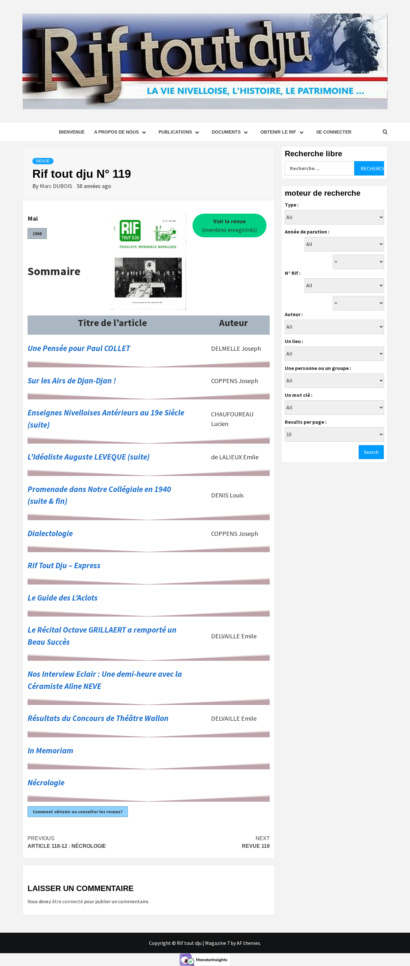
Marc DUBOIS (56, 186)
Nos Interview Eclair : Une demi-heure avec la (105, 674)
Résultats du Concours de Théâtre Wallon (98, 718)
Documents (226, 132)
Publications (175, 132)
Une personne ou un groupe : (318, 368)
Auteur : (294, 314)
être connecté (67, 901)
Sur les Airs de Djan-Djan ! (72, 380)
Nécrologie (46, 782)
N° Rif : (292, 273)
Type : (292, 204)
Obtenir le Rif (278, 132)
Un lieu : (294, 341)
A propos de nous (116, 132)
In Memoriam (50, 750)
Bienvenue (72, 132)
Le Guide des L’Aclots (63, 598)
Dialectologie (50, 533)
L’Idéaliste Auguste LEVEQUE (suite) (89, 457)
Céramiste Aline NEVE (64, 686)
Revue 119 (256, 842)
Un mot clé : (298, 395)
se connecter (333, 132)
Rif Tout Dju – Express (64, 565)
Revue (43, 161)
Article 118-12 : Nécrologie (67, 842)
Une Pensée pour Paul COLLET (79, 348)
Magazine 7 (217, 943)
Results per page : (305, 422)
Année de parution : (307, 231)
